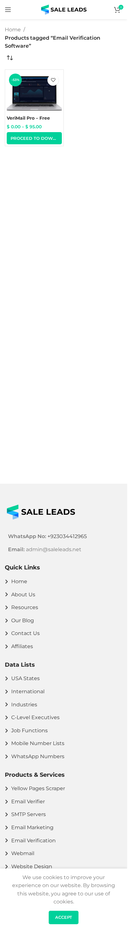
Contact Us (25, 633)
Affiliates (22, 646)
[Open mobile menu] (8, 9)
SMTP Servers (28, 814)
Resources (24, 607)
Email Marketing (32, 827)
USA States (25, 678)
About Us (23, 595)
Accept (63, 917)
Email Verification (33, 841)
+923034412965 (67, 536)
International (28, 691)
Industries (24, 705)
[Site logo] (64, 9)
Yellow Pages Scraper (38, 788)
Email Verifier (28, 801)
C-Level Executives (35, 717)
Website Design (31, 866)
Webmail (22, 853)
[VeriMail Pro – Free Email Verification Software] (34, 92)
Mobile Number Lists (37, 743)
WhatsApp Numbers (37, 756)
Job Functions (29, 730)
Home (13, 30)
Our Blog (22, 620)
